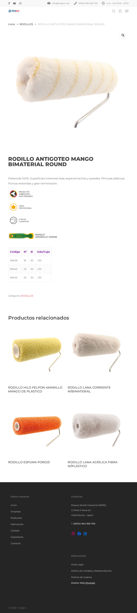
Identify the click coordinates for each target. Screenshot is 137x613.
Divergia (90, 583)
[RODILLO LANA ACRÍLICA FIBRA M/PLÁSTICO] (96, 428)
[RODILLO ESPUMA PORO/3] (37, 428)
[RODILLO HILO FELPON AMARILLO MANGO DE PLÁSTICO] (37, 354)
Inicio (11, 24)
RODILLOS (26, 24)
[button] (127, 11)
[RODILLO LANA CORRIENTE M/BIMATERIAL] (96, 354)
